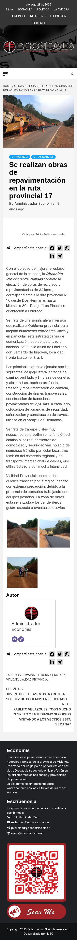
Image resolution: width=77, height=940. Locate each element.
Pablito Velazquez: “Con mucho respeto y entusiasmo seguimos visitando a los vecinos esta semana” (42, 714)
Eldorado (45, 675)
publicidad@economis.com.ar (30, 827)
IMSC (49, 933)
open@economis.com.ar (26, 833)
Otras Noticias (43, 156)
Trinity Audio (43, 234)
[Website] (21, 639)
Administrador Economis (34, 203)
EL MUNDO (18, 15)
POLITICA (43, 9)
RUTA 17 (59, 675)
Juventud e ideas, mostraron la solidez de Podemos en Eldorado (36, 694)
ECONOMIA (25, 9)
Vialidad (12, 679)
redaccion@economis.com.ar (29, 822)
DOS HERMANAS (26, 675)
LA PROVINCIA (19, 156)
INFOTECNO (38, 15)
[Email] (15, 639)
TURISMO (38, 22)
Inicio (9, 9)
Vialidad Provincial (34, 679)
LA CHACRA (61, 9)
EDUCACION (58, 15)
